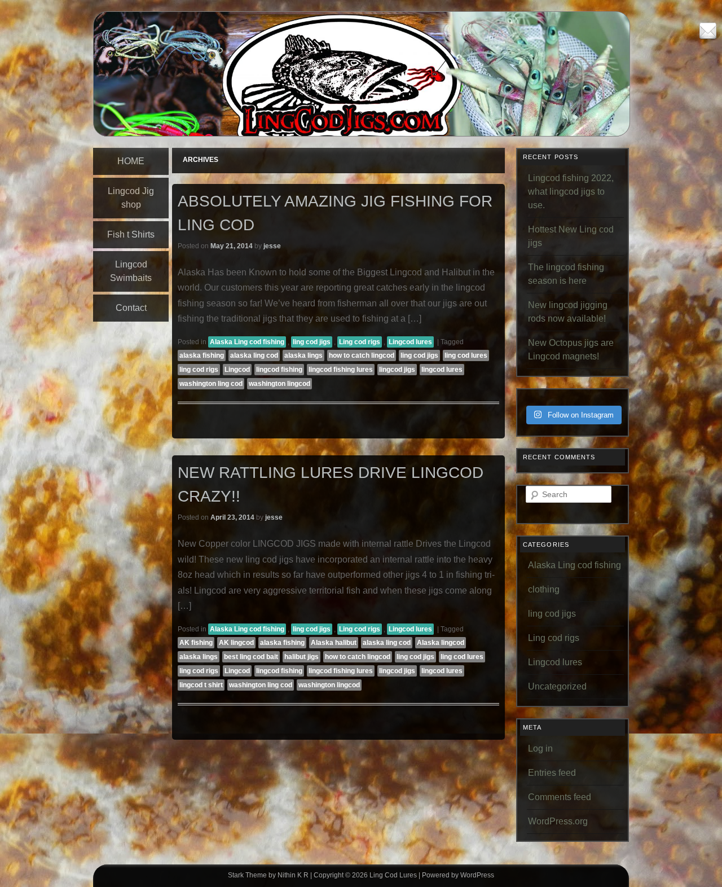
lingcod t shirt (201, 685)
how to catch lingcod (361, 355)
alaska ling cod (254, 355)
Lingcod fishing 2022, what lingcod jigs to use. (571, 191)
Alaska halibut (333, 643)
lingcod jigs (397, 370)
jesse (272, 246)
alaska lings (303, 355)
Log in (540, 748)
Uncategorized (557, 686)
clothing (544, 589)
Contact (131, 308)
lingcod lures (442, 370)
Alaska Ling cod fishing (247, 342)
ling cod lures (465, 355)
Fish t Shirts (131, 234)
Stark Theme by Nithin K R (268, 875)
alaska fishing (201, 355)
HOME (130, 161)
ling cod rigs (198, 370)
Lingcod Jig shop (131, 197)
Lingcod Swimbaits (131, 271)
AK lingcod (236, 643)
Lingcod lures (410, 342)
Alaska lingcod (440, 643)
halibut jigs (301, 657)
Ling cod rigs (359, 342)
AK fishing (196, 643)
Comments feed (559, 797)
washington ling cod (211, 384)
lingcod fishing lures (341, 370)
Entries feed (552, 773)
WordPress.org (558, 821)
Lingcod (237, 370)
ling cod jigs (312, 342)
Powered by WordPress (458, 875)
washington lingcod (279, 384)
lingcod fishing (279, 370)
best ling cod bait (251, 657)
